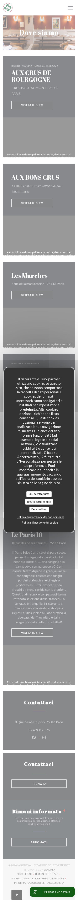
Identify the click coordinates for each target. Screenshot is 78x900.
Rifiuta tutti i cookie (39, 501)
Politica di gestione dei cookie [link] (40, 522)
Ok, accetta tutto (39, 494)
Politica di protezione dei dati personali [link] (40, 517)
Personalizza (39, 509)
